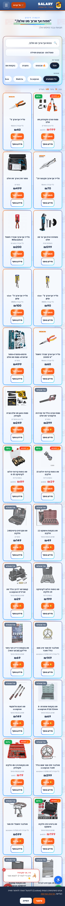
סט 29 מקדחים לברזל (48, 883)
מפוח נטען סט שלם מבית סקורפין (17, 414)
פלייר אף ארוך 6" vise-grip (47, 297)
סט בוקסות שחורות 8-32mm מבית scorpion (48, 707)
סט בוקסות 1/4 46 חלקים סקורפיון (17, 766)
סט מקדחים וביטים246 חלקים (17, 532)
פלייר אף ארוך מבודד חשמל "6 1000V (47, 355)
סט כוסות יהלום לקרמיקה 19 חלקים (47, 590)
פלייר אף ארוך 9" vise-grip (17, 297)
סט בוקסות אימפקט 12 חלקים (48, 532)
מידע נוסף (48, 144)
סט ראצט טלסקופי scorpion (17, 707)
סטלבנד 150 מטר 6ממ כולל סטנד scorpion (48, 766)
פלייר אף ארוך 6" (17, 119)
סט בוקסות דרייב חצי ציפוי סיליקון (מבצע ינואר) (17, 649)
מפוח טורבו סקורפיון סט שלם (47, 120)
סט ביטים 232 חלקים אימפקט (47, 825)
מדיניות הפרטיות (48, 893)
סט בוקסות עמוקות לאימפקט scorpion (17, 884)
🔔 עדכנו (47, 429)
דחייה (26, 900)
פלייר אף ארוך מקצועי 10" (47, 178)
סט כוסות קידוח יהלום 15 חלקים (47, 473)
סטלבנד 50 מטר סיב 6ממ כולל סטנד (48, 649)
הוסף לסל (48, 136)
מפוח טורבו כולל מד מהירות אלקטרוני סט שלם (48, 414)
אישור (39, 900)
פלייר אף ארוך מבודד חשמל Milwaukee (17, 238)
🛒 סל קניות (18, 5)
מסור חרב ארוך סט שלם (17, 178)
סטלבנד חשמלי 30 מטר (17, 824)
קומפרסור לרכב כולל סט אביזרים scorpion (17, 590)
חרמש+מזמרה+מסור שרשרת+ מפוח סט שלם (17, 355)
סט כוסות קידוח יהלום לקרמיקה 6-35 (17, 473)
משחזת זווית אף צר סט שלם (48, 238)
